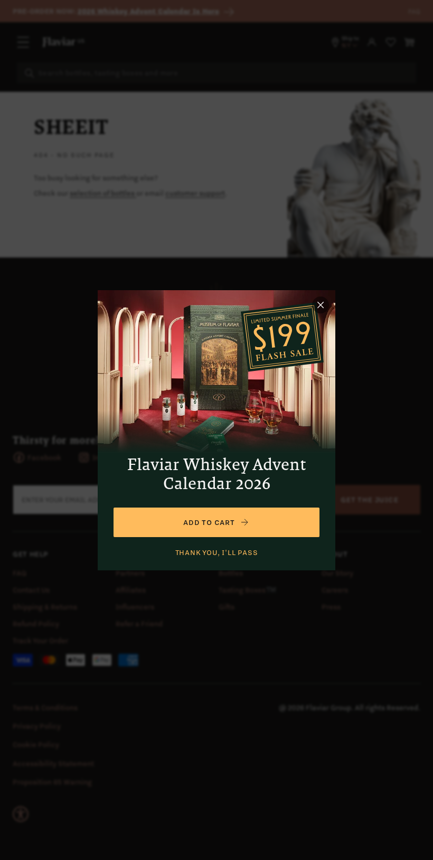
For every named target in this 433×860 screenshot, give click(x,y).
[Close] (320, 305)
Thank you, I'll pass (216, 552)
